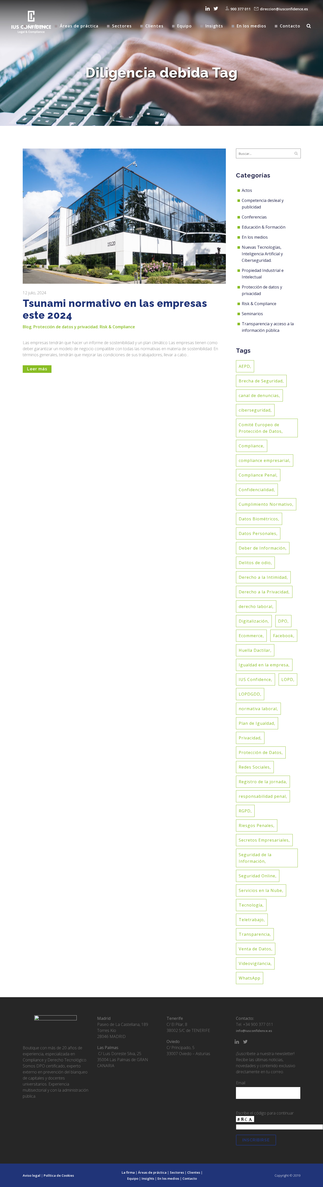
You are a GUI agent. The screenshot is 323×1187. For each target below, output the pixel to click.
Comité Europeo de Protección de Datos (260, 428)
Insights (148, 1178)
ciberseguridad (255, 410)
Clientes (193, 1172)
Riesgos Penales (256, 825)
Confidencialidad (256, 489)
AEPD (244, 366)
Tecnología (250, 905)
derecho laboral (255, 606)
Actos (247, 190)
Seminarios (252, 313)
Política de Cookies (59, 1175)
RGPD (245, 811)
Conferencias (254, 217)
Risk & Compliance (117, 327)
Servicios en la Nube (260, 890)
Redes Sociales (254, 767)
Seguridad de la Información (255, 858)
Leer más (37, 369)
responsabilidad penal (262, 796)
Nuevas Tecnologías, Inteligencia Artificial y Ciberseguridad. (262, 253)
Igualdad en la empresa (263, 665)
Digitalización (253, 621)
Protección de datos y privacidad (65, 327)
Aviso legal (31, 1175)
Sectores (177, 1172)
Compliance (251, 446)
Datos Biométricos (258, 519)
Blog (27, 327)
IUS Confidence (255, 679)
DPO (282, 621)
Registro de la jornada (262, 781)
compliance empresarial (264, 460)
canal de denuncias (259, 395)
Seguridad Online (257, 876)
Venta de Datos (255, 949)
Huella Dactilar (254, 650)
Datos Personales (257, 533)
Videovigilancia (255, 963)
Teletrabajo (251, 919)
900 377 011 (240, 9)
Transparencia (254, 934)
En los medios (255, 237)
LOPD (287, 679)
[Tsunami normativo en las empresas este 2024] (124, 216)
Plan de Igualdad (256, 723)
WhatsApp (249, 978)
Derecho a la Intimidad (263, 577)
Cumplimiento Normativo (265, 504)
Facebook (283, 635)
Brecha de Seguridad (261, 381)
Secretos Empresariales (264, 840)
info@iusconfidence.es (254, 1030)
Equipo (132, 1178)
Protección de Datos (260, 752)
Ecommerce (251, 635)
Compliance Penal (257, 475)
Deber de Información (262, 548)
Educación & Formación (263, 227)
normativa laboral (258, 708)
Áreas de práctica (152, 1172)
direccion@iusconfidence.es (284, 9)
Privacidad (249, 738)
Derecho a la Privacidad (263, 592)
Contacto (189, 1178)
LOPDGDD (249, 694)
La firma (128, 1172)
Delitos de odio (255, 562)
